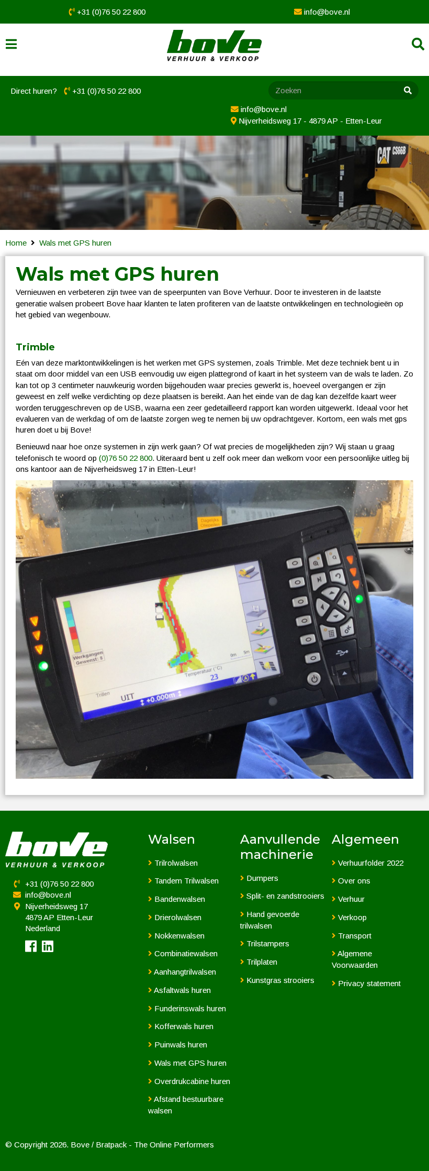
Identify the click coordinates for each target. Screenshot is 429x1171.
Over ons (353, 880)
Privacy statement (368, 983)
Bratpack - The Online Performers (155, 1144)
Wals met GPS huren (75, 242)
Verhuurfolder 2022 (369, 862)
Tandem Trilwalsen (185, 880)
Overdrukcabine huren (191, 1081)
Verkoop (351, 917)
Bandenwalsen (178, 898)
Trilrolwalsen (175, 862)
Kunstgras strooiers (279, 980)
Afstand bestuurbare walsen (185, 1104)
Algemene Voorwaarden (355, 959)
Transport (353, 935)
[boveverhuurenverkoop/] (31, 948)
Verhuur (350, 898)
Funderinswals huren (189, 1008)
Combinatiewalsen (185, 953)
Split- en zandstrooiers (284, 895)
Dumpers (261, 878)
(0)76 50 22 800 (125, 458)
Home (16, 242)
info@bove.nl (327, 11)
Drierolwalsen (176, 917)
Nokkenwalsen (178, 935)
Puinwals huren (179, 1044)
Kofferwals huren (182, 1026)
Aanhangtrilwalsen (184, 971)
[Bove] (214, 45)
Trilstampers (266, 943)
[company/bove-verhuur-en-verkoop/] (47, 948)
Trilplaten (260, 961)
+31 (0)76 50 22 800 (111, 11)
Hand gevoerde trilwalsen (269, 920)
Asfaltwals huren (181, 990)
